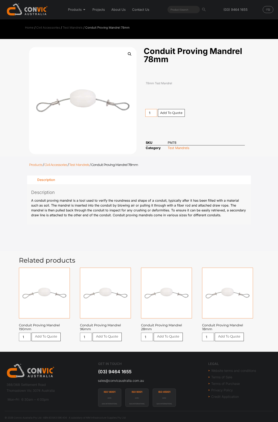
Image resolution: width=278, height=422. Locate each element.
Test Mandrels (73, 27)
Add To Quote (171, 113)
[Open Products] (84, 9)
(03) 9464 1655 (114, 371)
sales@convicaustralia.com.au (121, 381)
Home (29, 27)
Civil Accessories (48, 27)
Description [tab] (46, 180)
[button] (129, 54)
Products (35, 165)
